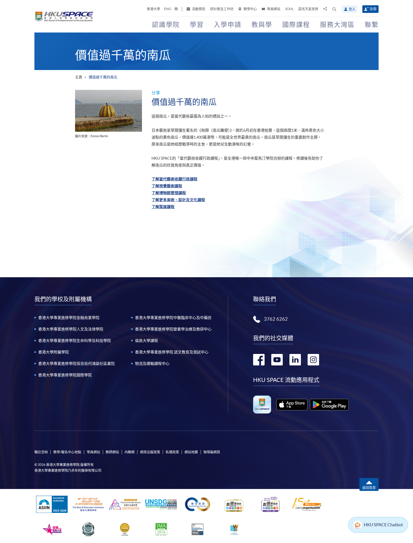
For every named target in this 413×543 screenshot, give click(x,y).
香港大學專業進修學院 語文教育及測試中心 (171, 352)
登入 (352, 9)
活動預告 (198, 9)
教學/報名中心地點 (67, 452)
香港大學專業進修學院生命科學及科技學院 (74, 340)
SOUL (289, 9)
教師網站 (112, 452)
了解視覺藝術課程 (167, 186)
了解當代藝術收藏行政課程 (174, 179)
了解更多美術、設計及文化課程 (178, 200)
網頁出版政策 (150, 452)
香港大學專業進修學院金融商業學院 (68, 317)
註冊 (373, 9)
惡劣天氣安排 (308, 9)
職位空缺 (41, 452)
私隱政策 (172, 452)
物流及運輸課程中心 (152, 363)
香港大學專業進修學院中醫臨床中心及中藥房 (173, 317)
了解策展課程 (163, 207)
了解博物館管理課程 (169, 193)
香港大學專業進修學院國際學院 (65, 375)
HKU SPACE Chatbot (383, 524)
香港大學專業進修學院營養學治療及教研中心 (173, 329)
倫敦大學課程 (146, 340)
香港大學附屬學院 (53, 352)
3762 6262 (276, 319)
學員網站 (273, 9)
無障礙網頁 (211, 452)
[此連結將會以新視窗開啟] (292, 404)
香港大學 (153, 9)
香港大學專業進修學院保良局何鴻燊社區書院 (76, 363)
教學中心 (250, 9)
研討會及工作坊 (222, 9)
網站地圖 (191, 452)
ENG (167, 9)
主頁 (78, 77)
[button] (334, 9)
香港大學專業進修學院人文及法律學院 (70, 329)
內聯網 (130, 452)
